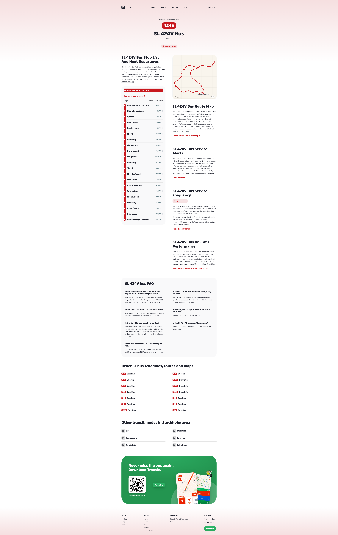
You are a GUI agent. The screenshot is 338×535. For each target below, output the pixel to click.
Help (123, 527)
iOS (137, 495)
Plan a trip (159, 485)
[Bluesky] (208, 522)
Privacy (146, 527)
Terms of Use (148, 530)
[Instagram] (205, 522)
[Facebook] (211, 522)
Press (123, 525)
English (210, 7)
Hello (123, 515)
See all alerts (179, 178)
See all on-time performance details (190, 268)
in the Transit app (143, 329)
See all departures (181, 229)
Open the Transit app (180, 158)
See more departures (133, 96)
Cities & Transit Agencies (179, 519)
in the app (158, 313)
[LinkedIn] (213, 522)
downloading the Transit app (185, 302)
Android (143, 495)
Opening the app (179, 119)
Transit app (193, 213)
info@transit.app (210, 519)
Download (210, 528)
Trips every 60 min (170, 46)
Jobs (145, 525)
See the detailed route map (185, 136)
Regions (164, 7)
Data (171, 522)
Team (146, 522)
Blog (185, 7)
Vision (153, 7)
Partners (175, 7)
